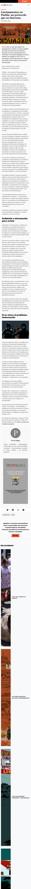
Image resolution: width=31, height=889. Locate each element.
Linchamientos (6, 514)
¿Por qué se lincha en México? (19, 597)
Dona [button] (25, 1)
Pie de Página (15, 440)
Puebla (13, 514)
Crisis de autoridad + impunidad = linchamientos (21, 797)
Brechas (3, 9)
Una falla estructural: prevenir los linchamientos (20, 697)
